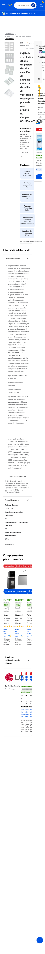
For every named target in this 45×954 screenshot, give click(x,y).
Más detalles (9, 544)
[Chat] (39, 940)
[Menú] (4, 5)
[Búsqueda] (33, 5)
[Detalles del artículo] (28, 258)
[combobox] (25, 5)
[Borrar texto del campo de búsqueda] (30, 5)
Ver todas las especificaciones (31, 241)
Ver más (25, 152)
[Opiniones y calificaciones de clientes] (28, 660)
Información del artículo (16, 250)
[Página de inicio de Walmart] (10, 5)
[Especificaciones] (28, 500)
